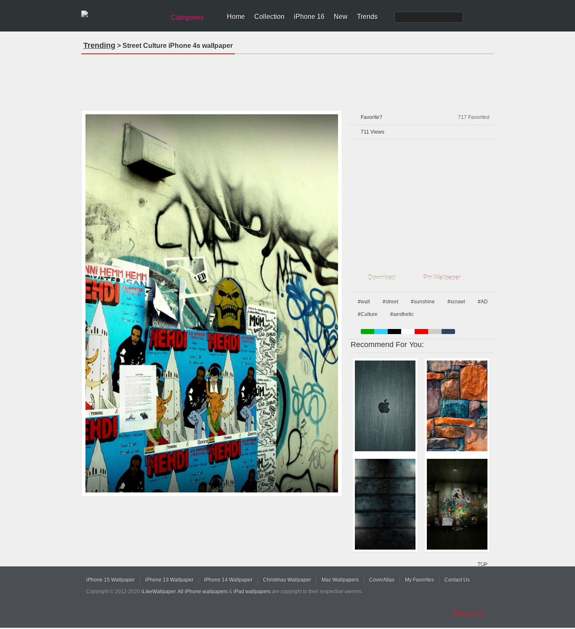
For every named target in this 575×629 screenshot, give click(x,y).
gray (435, 331)
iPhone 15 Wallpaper (110, 580)
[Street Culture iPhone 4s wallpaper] (211, 303)
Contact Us (457, 580)
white (408, 331)
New (341, 16)
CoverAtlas (381, 580)
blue (381, 331)
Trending (99, 45)
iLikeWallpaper (158, 592)
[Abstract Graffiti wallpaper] (457, 504)
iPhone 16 (309, 16)
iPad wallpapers (252, 592)
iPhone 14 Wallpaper (228, 580)
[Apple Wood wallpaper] (385, 406)
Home (236, 16)
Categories (187, 17)
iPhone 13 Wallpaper (169, 580)
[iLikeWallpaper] (122, 14)
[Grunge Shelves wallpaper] (385, 504)
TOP (482, 564)
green (367, 331)
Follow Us (468, 614)
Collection (269, 16)
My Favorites (419, 580)
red (421, 331)
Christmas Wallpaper (287, 580)
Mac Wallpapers (340, 580)
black (394, 331)
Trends (367, 16)
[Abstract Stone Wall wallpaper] (457, 406)
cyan (448, 331)
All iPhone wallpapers (203, 592)
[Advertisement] (287, 79)
